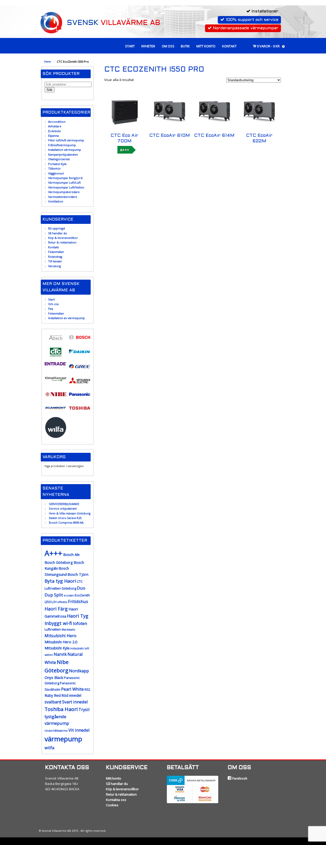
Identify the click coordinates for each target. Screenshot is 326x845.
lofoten (80, 623)
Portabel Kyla (57, 164)
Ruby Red (53, 695)
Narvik (60, 654)
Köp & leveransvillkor (63, 238)
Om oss (168, 46)
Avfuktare (54, 126)
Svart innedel (75, 702)
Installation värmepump (64, 150)
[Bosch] (80, 340)
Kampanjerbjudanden (63, 154)
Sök (49, 90)
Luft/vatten (53, 629)
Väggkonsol (56, 173)
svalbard (53, 702)
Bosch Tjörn (77, 574)
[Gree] (80, 369)
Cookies (112, 805)
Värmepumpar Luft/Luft (64, 182)
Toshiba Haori (61, 709)
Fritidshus (78, 601)
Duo (81, 588)
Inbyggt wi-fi (58, 623)
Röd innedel (71, 695)
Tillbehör (54, 168)
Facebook (239, 778)
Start (130, 46)
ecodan (69, 595)
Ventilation (55, 201)
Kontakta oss (116, 799)
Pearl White (72, 689)
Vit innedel (79, 730)
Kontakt (229, 46)
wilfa (49, 748)
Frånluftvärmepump (62, 145)
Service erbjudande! (63, 508)
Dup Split (54, 595)
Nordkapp (79, 671)
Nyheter (148, 46)
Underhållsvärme (56, 730)
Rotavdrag (55, 256)
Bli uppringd (56, 228)
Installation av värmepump (66, 318)
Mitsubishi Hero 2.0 (61, 641)
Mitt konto (205, 46)
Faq (50, 308)
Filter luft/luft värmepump (66, 140)
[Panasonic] (80, 397)
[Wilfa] (56, 436)
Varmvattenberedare (62, 197)
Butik (185, 46)
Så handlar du (57, 233)
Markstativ (68, 629)
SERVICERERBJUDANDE (64, 504)
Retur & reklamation (62, 242)
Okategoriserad (59, 159)
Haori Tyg (77, 616)
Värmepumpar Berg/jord (65, 178)
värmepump (63, 738)
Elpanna (53, 136)
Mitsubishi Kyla (57, 648)
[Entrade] (56, 363)
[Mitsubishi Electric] (80, 383)
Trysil (84, 709)
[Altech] (56, 341)
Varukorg (54, 266)
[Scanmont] (56, 411)
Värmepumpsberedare (64, 192)
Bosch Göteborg (59, 562)
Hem (47, 61)
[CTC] (56, 355)
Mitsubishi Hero (60, 635)
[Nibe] (56, 397)
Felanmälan (56, 252)
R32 (87, 689)
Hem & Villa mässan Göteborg (69, 513)
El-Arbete (54, 131)
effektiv (62, 602)
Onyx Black (54, 677)
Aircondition (56, 122)
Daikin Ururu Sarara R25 (65, 518)
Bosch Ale (71, 554)
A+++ (124, 149)
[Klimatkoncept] (56, 381)
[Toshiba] (80, 411)
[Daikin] (80, 355)
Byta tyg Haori (60, 581)
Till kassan (55, 261)
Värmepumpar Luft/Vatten (66, 187)
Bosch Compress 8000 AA (66, 522)
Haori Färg (56, 609)
